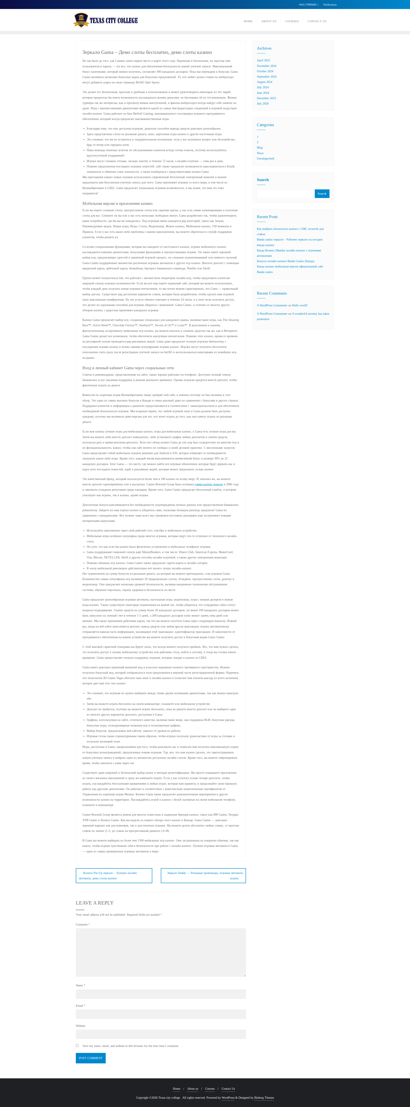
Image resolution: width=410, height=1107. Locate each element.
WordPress (228, 1097)
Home (176, 1088)
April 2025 (263, 60)
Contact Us (228, 1088)
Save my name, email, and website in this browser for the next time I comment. (131, 1046)
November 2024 (266, 66)
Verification (329, 4)
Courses (210, 1088)
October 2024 (265, 71)
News (260, 153)
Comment (83, 924)
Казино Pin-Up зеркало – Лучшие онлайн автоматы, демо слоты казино (108, 875)
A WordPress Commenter (272, 305)
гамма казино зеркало (209, 484)
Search (263, 180)
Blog (260, 147)
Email (80, 1005)
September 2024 (267, 76)
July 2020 (263, 103)
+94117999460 (307, 4)
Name (80, 985)
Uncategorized (265, 158)
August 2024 (264, 82)
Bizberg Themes (264, 1097)
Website (80, 1025)
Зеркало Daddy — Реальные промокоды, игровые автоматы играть (205, 875)
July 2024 (263, 87)
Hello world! (300, 305)
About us (192, 1088)
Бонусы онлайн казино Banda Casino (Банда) (285, 261)
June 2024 (263, 92)
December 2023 (266, 98)
